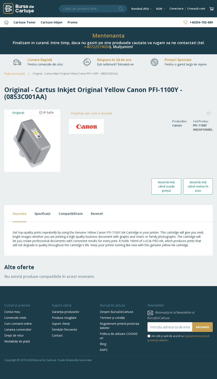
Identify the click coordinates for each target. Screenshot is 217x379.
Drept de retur (14, 335)
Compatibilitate (71, 214)
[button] (141, 9)
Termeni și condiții (112, 318)
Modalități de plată (17, 341)
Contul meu (12, 312)
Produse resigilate (64, 318)
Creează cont (196, 8)
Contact (57, 335)
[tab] (15, 213)
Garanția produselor (65, 312)
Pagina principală (14, 73)
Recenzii (97, 214)
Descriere (19, 214)
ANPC (104, 350)
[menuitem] (6, 22)
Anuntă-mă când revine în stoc (198, 186)
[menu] (108, 22)
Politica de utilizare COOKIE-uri (119, 336)
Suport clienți (61, 324)
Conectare (177, 8)
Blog (103, 344)
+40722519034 (97, 46)
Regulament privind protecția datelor (119, 326)
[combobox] (93, 8)
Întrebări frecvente (64, 329)
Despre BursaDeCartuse (116, 312)
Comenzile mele (15, 318)
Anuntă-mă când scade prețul (166, 186)
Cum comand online (18, 324)
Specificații (42, 214)
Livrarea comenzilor (17, 329)
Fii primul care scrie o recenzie (91, 113)
